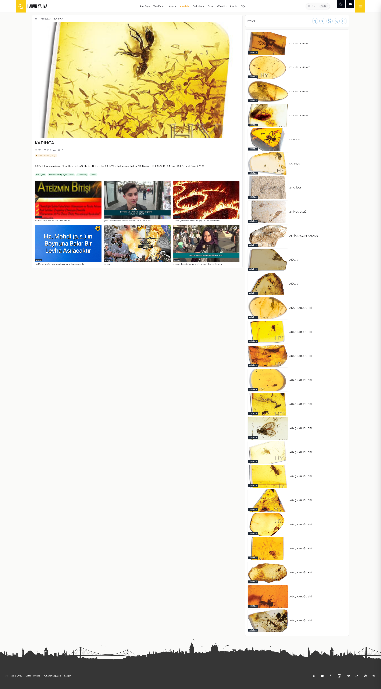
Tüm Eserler (159, 6)
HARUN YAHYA (37, 6)
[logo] (21, 6)
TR (350, 4)
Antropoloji (82, 175)
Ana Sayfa (145, 6)
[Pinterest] (365, 676)
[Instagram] (339, 675)
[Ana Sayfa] (36, 19)
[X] (322, 21)
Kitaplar (173, 6)
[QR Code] (344, 21)
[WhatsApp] (329, 21)
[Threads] (374, 676)
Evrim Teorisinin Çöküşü (46, 155)
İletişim (67, 675)
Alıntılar (234, 6)
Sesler (211, 6)
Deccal (93, 175)
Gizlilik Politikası (32, 675)
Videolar (197, 6)
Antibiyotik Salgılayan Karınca (61, 175)
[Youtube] (322, 676)
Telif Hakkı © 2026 (13, 675)
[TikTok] (357, 676)
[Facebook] (315, 21)
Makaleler (184, 6)
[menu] (360, 6)
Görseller (222, 6)
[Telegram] (337, 21)
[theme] (341, 4)
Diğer (243, 6)
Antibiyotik (40, 175)
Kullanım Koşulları (52, 675)
